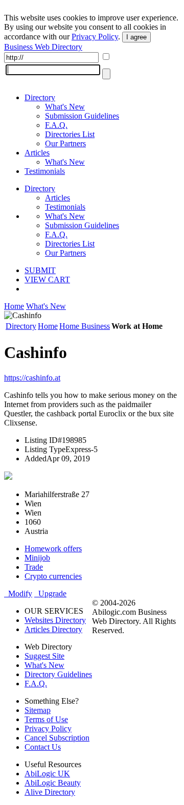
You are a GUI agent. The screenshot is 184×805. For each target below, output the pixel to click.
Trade (34, 567)
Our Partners (65, 143)
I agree (136, 37)
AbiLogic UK (47, 773)
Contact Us (43, 747)
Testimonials (45, 171)
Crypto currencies (53, 576)
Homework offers (53, 548)
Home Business (84, 326)
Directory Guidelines (58, 674)
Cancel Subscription (57, 737)
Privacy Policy (95, 36)
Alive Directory (50, 792)
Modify (18, 593)
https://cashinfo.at (32, 377)
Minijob (37, 557)
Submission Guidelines (82, 115)
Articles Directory (53, 629)
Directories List (70, 134)
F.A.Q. (56, 125)
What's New (65, 106)
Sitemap (38, 710)
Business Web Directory (43, 46)
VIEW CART (47, 279)
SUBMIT (40, 270)
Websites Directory (55, 620)
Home (14, 306)
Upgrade (50, 593)
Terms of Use (46, 719)
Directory (40, 97)
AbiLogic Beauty (53, 782)
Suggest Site (44, 656)
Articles (37, 152)
